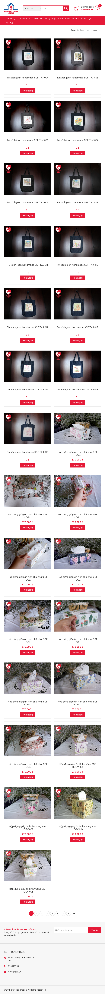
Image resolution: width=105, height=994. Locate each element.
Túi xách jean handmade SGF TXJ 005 (77, 77)
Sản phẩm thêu (72, 19)
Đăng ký (94, 930)
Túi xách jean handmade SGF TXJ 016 (27, 452)
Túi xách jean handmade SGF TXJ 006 (27, 140)
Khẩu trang (25, 19)
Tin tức (9, 23)
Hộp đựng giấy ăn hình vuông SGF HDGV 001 (77, 765)
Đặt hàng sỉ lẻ (87, 8)
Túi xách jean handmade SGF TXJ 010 (77, 264)
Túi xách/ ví (12, 19)
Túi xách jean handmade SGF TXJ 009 (77, 202)
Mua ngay (28, 90)
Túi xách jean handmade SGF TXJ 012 (27, 327)
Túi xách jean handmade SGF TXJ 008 (27, 202)
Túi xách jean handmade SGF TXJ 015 (77, 389)
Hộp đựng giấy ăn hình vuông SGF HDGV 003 (27, 890)
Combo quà (87, 19)
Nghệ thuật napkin (54, 19)
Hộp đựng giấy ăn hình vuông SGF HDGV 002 (27, 828)
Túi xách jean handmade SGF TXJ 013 (77, 327)
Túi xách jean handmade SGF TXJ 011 (27, 264)
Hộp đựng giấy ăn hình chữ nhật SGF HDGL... (77, 453)
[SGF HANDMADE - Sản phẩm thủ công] (11, 8)
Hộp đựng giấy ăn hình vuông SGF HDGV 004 (77, 828)
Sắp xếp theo (77, 30)
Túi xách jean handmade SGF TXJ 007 (77, 140)
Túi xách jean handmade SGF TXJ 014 (27, 389)
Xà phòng (38, 19)
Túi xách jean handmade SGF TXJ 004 (27, 77)
